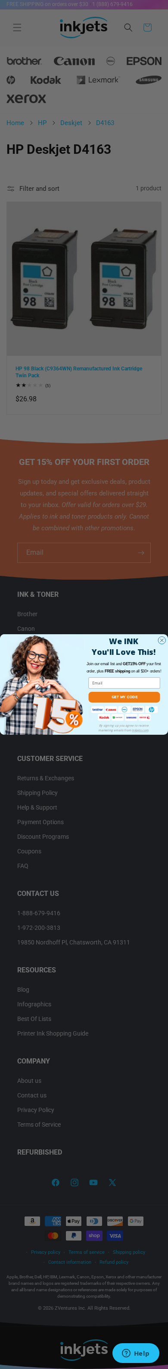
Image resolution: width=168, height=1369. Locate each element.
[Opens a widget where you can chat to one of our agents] (135, 1354)
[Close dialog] (162, 641)
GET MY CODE (124, 697)
